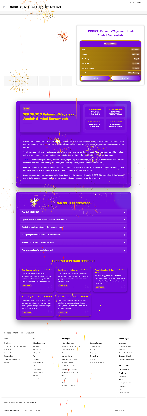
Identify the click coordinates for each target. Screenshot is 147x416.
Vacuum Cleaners (38, 372)
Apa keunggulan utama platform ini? (37, 250)
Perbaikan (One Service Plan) (70, 372)
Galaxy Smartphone (39, 343)
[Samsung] (4, 6)
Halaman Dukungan (68, 343)
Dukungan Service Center (69, 359)
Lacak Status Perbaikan (69, 366)
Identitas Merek (124, 376)
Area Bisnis (122, 373)
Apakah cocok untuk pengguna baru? (38, 242)
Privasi (25, 410)
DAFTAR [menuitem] (139, 2)
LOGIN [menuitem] (132, 2)
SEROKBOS (27, 160)
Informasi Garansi (67, 356)
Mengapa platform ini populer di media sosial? (41, 235)
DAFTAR (125, 78)
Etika (120, 389)
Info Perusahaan (124, 370)
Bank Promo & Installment (12, 359)
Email (63, 382)
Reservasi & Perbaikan (68, 362)
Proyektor (36, 359)
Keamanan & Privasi (125, 346)
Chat (63, 376)
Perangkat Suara (38, 362)
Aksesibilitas (123, 349)
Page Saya (93, 353)
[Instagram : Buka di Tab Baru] (138, 410)
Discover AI (7, 353)
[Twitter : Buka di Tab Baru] (134, 410)
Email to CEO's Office (68, 385)
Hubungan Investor (125, 383)
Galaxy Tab (36, 346)
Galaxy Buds (36, 353)
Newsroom (122, 386)
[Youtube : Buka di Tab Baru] (142, 410)
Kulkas (35, 366)
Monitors (35, 376)
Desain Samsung (124, 393)
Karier (121, 379)
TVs (34, 356)
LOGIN (95, 78)
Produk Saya (94, 356)
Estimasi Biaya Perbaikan (69, 369)
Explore (6, 362)
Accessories (36, 379)
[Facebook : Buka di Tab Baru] (130, 410)
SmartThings (8, 349)
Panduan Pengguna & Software (71, 346)
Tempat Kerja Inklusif (125, 353)
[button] (3, 17)
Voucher (93, 359)
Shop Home (7, 343)
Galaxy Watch (37, 349)
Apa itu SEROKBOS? (30, 212)
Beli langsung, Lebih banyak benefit (15, 346)
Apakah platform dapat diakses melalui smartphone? (44, 219)
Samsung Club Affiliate (97, 362)
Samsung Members (96, 346)
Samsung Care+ (8, 356)
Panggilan (65, 379)
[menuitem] (14, 7)
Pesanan (93, 349)
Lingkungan (122, 343)
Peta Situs (37, 410)
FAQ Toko (64, 353)
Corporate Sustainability (126, 359)
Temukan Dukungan (68, 349)
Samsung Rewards (96, 343)
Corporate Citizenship (126, 356)
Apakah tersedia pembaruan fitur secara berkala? (43, 227)
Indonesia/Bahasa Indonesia (11, 410)
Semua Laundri (37, 369)
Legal (31, 410)
